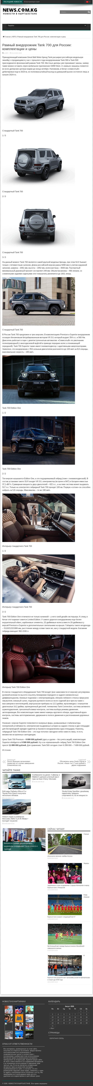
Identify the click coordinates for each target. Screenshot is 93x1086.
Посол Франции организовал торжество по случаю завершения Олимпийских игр (20, 762)
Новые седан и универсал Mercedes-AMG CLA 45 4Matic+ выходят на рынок (15, 819)
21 (75, 1020)
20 (69, 1020)
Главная (8, 37)
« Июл (52, 1028)
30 (86, 1023)
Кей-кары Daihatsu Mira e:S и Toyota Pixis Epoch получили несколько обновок (14, 793)
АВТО (14, 37)
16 (86, 1017)
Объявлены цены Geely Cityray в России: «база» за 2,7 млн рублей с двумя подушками (72, 762)
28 (75, 1023)
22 (81, 1020)
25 (58, 1023)
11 (58, 1017)
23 (86, 1020)
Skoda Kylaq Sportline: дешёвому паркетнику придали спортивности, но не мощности (75, 793)
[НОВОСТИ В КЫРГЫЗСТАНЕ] (20, 14)
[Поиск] (89, 12)
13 (69, 1017)
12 (64, 1017)
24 (52, 1023)
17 (52, 1020)
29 (81, 1023)
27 (69, 1023)
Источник (6, 750)
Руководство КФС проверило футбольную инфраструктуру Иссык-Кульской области (20, 846)
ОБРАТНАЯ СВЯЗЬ (57, 1038)
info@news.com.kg (32, 1072)
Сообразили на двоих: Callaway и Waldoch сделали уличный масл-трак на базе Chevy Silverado (46, 777)
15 (81, 1017)
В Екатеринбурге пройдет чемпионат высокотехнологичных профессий (49, 2)
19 (64, 1020)
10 (52, 1017)
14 (75, 1017)
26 (64, 1023)
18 (58, 1020)
